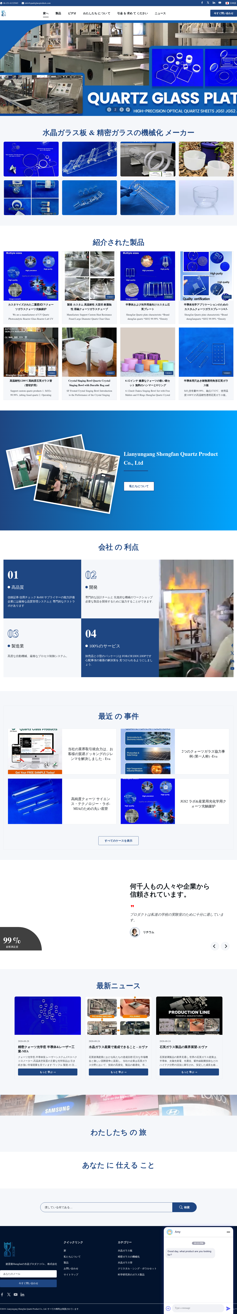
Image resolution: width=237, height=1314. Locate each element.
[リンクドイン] (232, 661)
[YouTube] (232, 668)
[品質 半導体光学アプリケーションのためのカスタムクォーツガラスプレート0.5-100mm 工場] (206, 276)
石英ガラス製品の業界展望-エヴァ (184, 1047)
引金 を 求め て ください (132, 13)
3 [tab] (121, 109)
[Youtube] (219, 3)
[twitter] (9, 1294)
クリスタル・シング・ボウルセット (137, 1268)
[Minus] (228, 1232)
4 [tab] (128, 109)
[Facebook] (202, 3)
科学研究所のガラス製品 (131, 1274)
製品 (58, 13)
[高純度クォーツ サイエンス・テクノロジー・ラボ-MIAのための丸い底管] (35, 801)
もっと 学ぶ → (48, 1072)
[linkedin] (22, 1294)
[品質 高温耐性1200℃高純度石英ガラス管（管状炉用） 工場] (31, 352)
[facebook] (2, 1294)
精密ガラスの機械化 (129, 1256)
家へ (46, 13)
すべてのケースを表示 (118, 840)
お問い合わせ (71, 1268)
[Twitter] (208, 3)
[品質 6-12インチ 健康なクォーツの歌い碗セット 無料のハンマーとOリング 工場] (147, 352)
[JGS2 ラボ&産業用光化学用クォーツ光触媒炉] (148, 801)
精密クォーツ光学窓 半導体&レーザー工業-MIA (46, 1049)
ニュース (160, 13)
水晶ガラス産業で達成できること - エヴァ (118, 1047)
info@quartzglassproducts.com (37, 3)
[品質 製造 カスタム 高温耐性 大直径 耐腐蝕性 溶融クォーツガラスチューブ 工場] (89, 276)
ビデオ (72, 13)
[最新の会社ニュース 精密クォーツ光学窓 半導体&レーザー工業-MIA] (48, 1016)
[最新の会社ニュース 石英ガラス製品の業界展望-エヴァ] (189, 1016)
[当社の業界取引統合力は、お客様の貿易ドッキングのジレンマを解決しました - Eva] (35, 751)
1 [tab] (109, 109)
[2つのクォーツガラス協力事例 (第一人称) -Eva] (148, 751)
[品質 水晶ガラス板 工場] (118, 68)
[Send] (228, 1308)
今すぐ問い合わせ (223, 13)
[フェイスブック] (232, 645)
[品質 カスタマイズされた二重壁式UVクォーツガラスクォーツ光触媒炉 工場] (31, 276)
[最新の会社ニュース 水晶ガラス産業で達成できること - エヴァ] (118, 1016)
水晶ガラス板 (125, 1250)
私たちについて (139, 486)
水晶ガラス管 (125, 1262)
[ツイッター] (232, 653)
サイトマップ (71, 1274)
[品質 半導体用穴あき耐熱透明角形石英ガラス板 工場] (206, 352)
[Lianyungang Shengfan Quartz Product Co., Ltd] (3, 13)
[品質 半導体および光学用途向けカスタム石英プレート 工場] (147, 276)
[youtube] (16, 1294)
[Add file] (168, 1308)
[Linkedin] (214, 3)
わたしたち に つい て (96, 13)
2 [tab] (115, 109)
